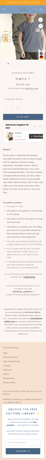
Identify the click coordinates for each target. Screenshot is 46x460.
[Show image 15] (19, 66)
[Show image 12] (37, 63)
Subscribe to (23, 451)
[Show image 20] (32, 66)
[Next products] (40, 126)
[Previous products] (34, 126)
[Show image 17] (24, 66)
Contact (7, 365)
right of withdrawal (11, 361)
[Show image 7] (24, 63)
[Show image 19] (29, 66)
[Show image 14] (16, 66)
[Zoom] (40, 19)
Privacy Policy (9, 382)
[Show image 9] (29, 63)
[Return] (3, 65)
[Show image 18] (27, 66)
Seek (5, 353)
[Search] (36, 9)
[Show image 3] (13, 63)
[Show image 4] (16, 63)
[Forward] (42, 65)
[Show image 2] (11, 63)
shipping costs (31, 88)
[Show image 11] (35, 63)
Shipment (7, 370)
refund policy (9, 378)
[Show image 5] (19, 63)
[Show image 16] (21, 66)
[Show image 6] (21, 63)
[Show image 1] (8, 63)
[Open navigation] (3, 9)
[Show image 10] (32, 63)
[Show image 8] (27, 63)
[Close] (41, 407)
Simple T (18, 133)
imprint (6, 374)
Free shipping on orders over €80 (23, 2)
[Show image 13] (13, 66)
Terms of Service (10, 357)
